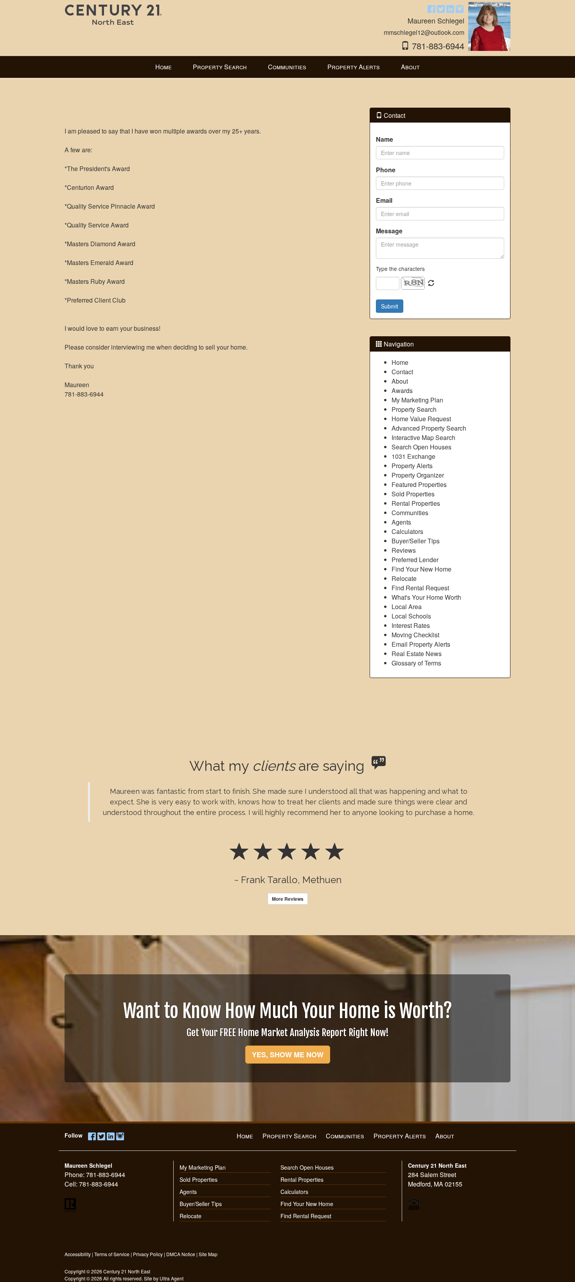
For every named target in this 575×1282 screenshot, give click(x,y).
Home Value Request (421, 418)
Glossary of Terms (416, 662)
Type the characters (400, 268)
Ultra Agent (171, 1278)
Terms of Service (111, 1254)
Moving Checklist (415, 634)
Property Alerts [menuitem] (353, 66)
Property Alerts (412, 465)
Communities (410, 512)
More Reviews (288, 898)
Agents (401, 522)
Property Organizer (418, 475)
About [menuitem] (410, 66)
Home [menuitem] (163, 66)
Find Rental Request (420, 587)
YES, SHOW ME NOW (287, 1054)
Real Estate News (417, 653)
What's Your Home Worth (426, 597)
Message (389, 230)
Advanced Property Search (429, 428)
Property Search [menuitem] (220, 66)
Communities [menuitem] (287, 66)
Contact (402, 371)
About (400, 381)
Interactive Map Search (423, 437)
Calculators (407, 531)
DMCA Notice (180, 1254)
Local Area (407, 606)
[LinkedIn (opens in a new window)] (450, 8)
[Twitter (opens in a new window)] (441, 8)
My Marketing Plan (417, 399)
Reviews (404, 550)
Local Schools (411, 615)
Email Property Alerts (421, 644)
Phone (385, 169)
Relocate (404, 578)
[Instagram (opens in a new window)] (459, 8)
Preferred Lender (415, 559)
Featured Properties (419, 484)
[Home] (113, 20)
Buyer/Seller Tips (416, 540)
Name (384, 139)
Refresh (431, 283)
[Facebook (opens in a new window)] (431, 8)
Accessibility (78, 1254)
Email (384, 200)
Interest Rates (411, 625)
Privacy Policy (148, 1254)
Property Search (414, 409)
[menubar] (287, 67)
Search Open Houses (421, 446)
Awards (402, 390)
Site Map (208, 1254)
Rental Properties (416, 503)
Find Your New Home (421, 568)
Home (400, 362)
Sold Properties (413, 493)
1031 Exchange (413, 456)
